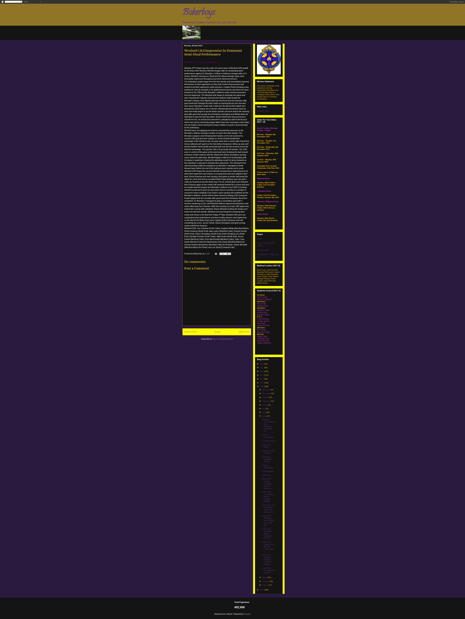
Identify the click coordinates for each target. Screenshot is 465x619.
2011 (262, 590)
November (266, 393)
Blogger (247, 614)
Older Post (243, 331)
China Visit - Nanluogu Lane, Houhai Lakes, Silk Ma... (268, 520)
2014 (262, 379)
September (266, 401)
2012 (262, 386)
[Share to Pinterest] (230, 254)
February (266, 581)
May (264, 412)
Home (217, 331)
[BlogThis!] (223, 254)
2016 (262, 371)
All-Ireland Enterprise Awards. (266, 459)
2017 (262, 368)
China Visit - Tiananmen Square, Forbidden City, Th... (267, 533)
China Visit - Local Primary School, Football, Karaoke (268, 496)
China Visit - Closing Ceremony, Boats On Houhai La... (267, 483)
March (265, 577)
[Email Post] (216, 254)
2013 (262, 383)
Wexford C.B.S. (263, 111)
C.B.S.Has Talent (268, 441)
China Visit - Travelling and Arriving (268, 570)
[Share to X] (225, 254)
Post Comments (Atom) (223, 339)
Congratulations (268, 471)
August (265, 405)
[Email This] (220, 254)
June (264, 409)
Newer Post (190, 331)
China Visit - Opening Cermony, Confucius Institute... (266, 559)
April (264, 416)
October (265, 397)
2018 (262, 364)
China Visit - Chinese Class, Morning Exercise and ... (268, 546)
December (266, 390)
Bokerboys (198, 12)
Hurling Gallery (263, 250)
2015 (262, 375)
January (265, 585)
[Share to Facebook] (227, 254)
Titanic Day (266, 475)
